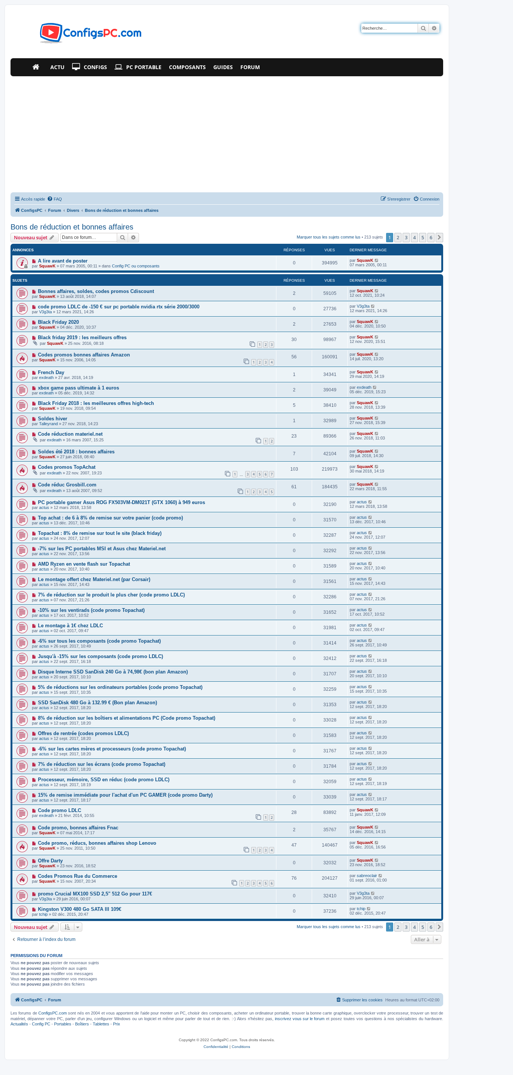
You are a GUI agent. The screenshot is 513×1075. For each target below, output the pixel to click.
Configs (95, 67)
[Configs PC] (79, 35)
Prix (116, 1024)
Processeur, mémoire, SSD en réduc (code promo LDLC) (103, 779)
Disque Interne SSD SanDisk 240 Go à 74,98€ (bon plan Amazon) (113, 672)
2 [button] (398, 237)
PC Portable (143, 67)
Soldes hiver (52, 418)
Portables (62, 1024)
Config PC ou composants (136, 266)
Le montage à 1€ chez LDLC (70, 625)
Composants (187, 67)
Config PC (41, 1024)
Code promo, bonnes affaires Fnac (78, 827)
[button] (439, 237)
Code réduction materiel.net (70, 434)
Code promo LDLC (59, 810)
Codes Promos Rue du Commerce (77, 876)
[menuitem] (54, 199)
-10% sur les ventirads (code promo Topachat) (91, 610)
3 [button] (406, 237)
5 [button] (422, 237)
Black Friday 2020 (58, 322)
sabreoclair (367, 875)
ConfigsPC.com (52, 1013)
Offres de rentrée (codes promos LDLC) (83, 733)
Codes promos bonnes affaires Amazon (84, 355)
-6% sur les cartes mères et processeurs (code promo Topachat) (112, 749)
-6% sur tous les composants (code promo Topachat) (99, 641)
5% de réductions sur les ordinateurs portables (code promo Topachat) (120, 687)
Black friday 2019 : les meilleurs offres (82, 337)
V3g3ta (45, 312)
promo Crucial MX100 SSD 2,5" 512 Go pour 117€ (95, 894)
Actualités (19, 1024)
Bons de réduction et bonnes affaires (72, 227)
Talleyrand (48, 423)
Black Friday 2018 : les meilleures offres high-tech (96, 403)
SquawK (47, 266)
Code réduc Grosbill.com (67, 485)
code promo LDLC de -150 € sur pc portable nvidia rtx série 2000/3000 (118, 307)
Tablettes (101, 1024)
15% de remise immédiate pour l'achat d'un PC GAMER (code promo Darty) (125, 795)
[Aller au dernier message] (376, 260)
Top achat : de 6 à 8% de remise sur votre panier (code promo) (110, 518)
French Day (51, 372)
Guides (223, 67)
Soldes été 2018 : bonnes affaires (76, 451)
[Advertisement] (227, 132)
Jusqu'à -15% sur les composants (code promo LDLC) (100, 656)
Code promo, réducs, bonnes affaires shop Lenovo (97, 843)
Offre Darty (50, 861)
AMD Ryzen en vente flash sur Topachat (84, 564)
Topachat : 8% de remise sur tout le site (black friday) (99, 533)
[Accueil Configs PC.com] (38, 67)
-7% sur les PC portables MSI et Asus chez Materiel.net (102, 548)
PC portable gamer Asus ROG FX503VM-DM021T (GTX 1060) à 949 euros (121, 502)
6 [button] (431, 237)
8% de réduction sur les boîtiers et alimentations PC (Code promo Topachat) (126, 718)
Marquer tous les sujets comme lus (329, 237)
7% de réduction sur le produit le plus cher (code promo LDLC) (111, 595)
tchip (43, 914)
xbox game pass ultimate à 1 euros (78, 388)
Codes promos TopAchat (66, 467)
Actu (57, 67)
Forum (250, 67)
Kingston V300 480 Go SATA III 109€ (79, 909)
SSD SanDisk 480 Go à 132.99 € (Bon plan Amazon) (97, 702)
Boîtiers (82, 1024)
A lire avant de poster (63, 261)
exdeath (46, 377)
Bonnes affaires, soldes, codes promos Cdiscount (96, 291)
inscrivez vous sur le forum (299, 1018)
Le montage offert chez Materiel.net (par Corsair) (94, 579)
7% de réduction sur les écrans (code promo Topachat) (101, 764)
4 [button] (414, 237)
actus (44, 507)
